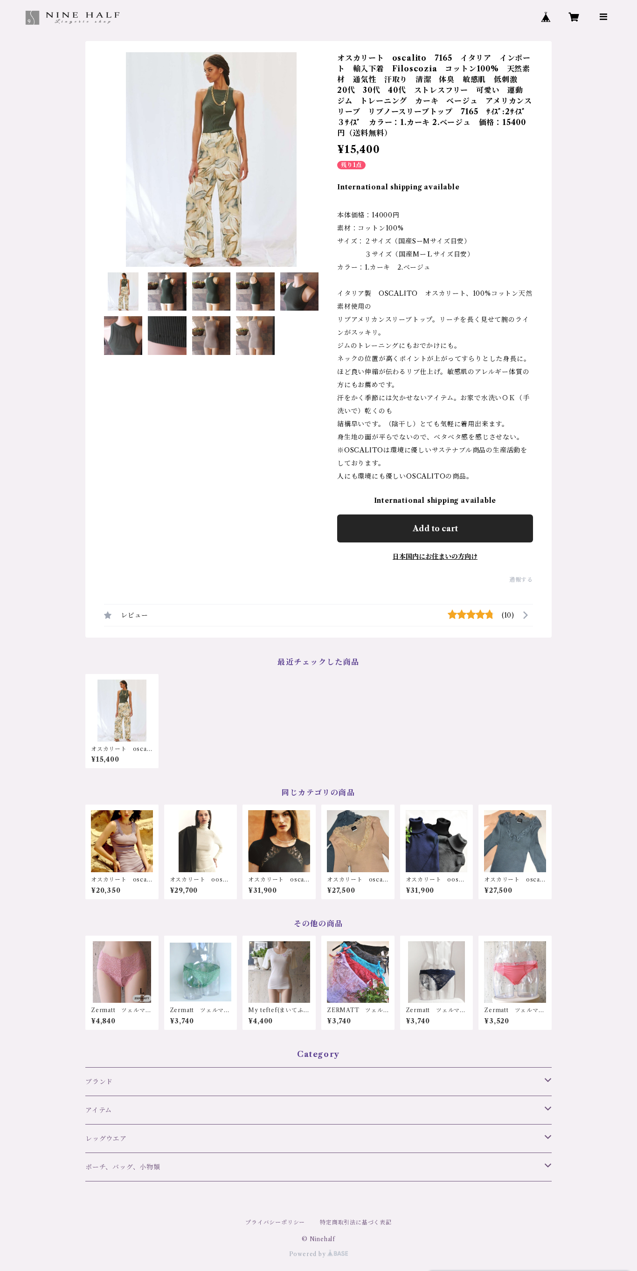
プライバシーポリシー (275, 1222)
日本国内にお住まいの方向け (435, 556)
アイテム (98, 1110)
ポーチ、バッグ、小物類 (122, 1167)
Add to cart (435, 528)
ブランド (99, 1081)
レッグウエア (106, 1138)
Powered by (308, 1253)
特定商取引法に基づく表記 (356, 1222)
